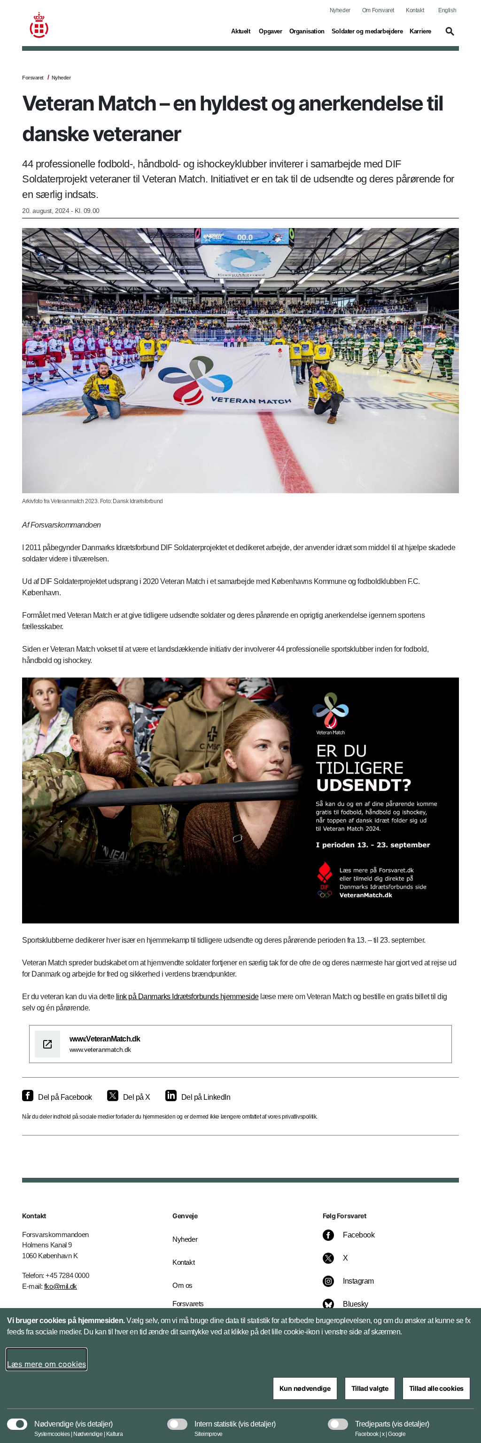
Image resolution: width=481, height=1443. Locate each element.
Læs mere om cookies (46, 1364)
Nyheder (340, 10)
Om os (182, 1285)
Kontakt (415, 10)
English (447, 10)
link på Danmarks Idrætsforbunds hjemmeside (187, 997)
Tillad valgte (369, 1388)
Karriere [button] (420, 31)
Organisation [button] (307, 31)
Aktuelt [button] (241, 31)
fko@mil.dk (60, 1286)
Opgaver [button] (270, 31)
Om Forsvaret (378, 10)
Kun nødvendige (305, 1388)
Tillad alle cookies (436, 1388)
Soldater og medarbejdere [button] (367, 31)
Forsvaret (33, 77)
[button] (448, 35)
